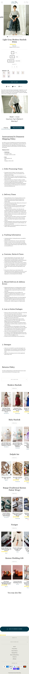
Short (12, 56)
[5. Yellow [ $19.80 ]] (23, 72)
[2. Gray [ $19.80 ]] (9, 72)
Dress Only (11, 60)
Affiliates (14, 658)
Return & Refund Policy (14, 654)
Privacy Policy (14, 648)
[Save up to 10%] (8, 70)
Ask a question (14, 379)
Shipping (10, 47)
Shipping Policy (14, 652)
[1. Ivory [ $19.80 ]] (4, 72)
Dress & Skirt (18, 60)
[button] (13, 44)
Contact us (14, 663)
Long (17, 56)
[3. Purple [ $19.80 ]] (13, 72)
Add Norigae (7, 70)
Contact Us (15, 656)
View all (14, 388)
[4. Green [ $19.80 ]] (18, 72)
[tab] (5, 127)
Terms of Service (14, 650)
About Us (14, 637)
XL (16, 52)
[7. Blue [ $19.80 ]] (9, 76)
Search (14, 646)
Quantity (14, 64)
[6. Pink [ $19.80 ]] (4, 76)
